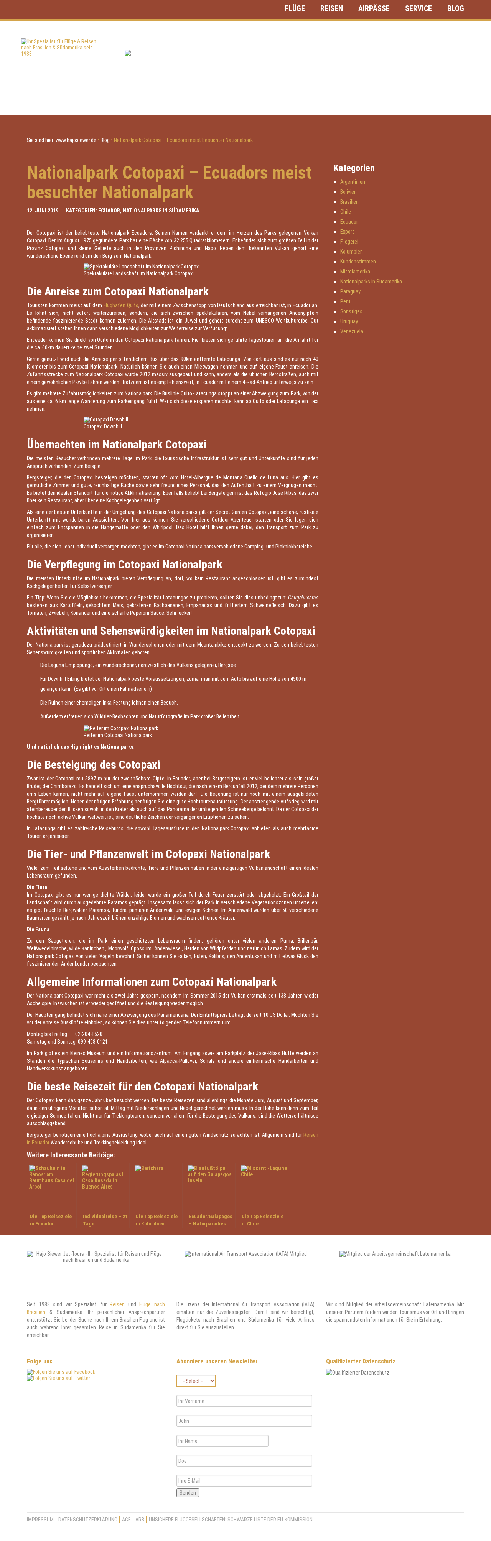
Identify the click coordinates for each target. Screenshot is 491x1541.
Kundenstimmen (358, 261)
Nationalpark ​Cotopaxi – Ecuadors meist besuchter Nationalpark (169, 182)
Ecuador (109, 210)
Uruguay (349, 321)
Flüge (295, 8)
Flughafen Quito (121, 305)
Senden (188, 1493)
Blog (455, 8)
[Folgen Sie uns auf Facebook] (61, 1372)
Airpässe (374, 8)
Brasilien (349, 202)
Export (347, 232)
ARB (139, 1519)
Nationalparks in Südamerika (161, 210)
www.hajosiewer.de (76, 140)
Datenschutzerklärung (87, 1519)
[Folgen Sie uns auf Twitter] (58, 1378)
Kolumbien (351, 252)
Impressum (40, 1519)
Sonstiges (351, 311)
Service (418, 8)
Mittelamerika (355, 271)
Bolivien (348, 192)
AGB (126, 1519)
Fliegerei (349, 242)
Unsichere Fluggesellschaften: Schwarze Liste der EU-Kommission (231, 1519)
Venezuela (351, 331)
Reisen (331, 8)
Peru (345, 301)
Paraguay (350, 291)
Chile (345, 212)
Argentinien (352, 182)
